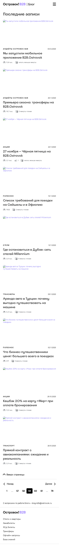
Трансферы (9, 294)
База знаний (9, 539)
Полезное (8, 196)
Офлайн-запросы (11, 535)
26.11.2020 (52, 98)
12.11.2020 (52, 245)
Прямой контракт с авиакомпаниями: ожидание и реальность (26, 454)
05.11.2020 (52, 294)
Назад (9, 483)
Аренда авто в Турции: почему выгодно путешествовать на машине (26, 303)
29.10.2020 (52, 396)
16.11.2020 (52, 196)
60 (35, 490)
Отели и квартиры (12, 519)
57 (17, 490)
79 (52, 490)
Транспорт (9, 446)
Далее (49, 483)
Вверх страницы (15, 474)
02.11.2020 (52, 347)
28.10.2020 (52, 446)
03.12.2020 (52, 49)
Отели (6, 245)
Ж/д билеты (9, 527)
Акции (6, 147)
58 (23, 490)
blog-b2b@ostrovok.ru (42, 503)
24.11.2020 (52, 147)
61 (42, 490)
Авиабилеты (9, 523)
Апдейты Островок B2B (15, 49)
